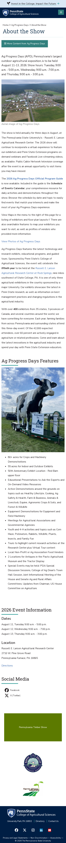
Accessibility (55, 838)
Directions (7, 665)
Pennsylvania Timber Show (33, 727)
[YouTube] (49, 830)
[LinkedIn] (41, 830)
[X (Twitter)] (25, 830)
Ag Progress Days (20, 25)
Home (5, 25)
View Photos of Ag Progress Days (20, 241)
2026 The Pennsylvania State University (33, 840)
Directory (40, 821)
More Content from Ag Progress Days (25, 43)
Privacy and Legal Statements (15, 838)
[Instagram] (33, 830)
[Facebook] (16, 830)
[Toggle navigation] (61, 12)
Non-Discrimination (39, 838)
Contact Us (53, 821)
